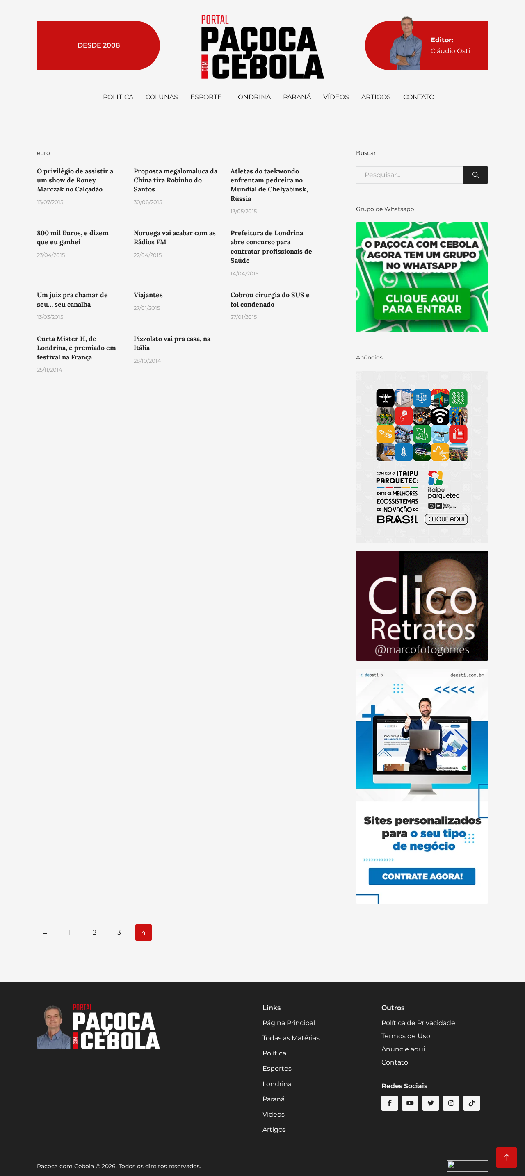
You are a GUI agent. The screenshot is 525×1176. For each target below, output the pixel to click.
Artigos (376, 97)
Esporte (206, 97)
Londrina (252, 97)
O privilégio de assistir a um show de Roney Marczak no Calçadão (75, 180)
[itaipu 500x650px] (422, 456)
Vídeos (336, 97)
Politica (118, 97)
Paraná (297, 97)
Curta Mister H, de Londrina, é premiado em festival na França (76, 347)
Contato (418, 97)
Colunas (162, 97)
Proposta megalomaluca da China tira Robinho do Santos (175, 180)
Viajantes (148, 295)
